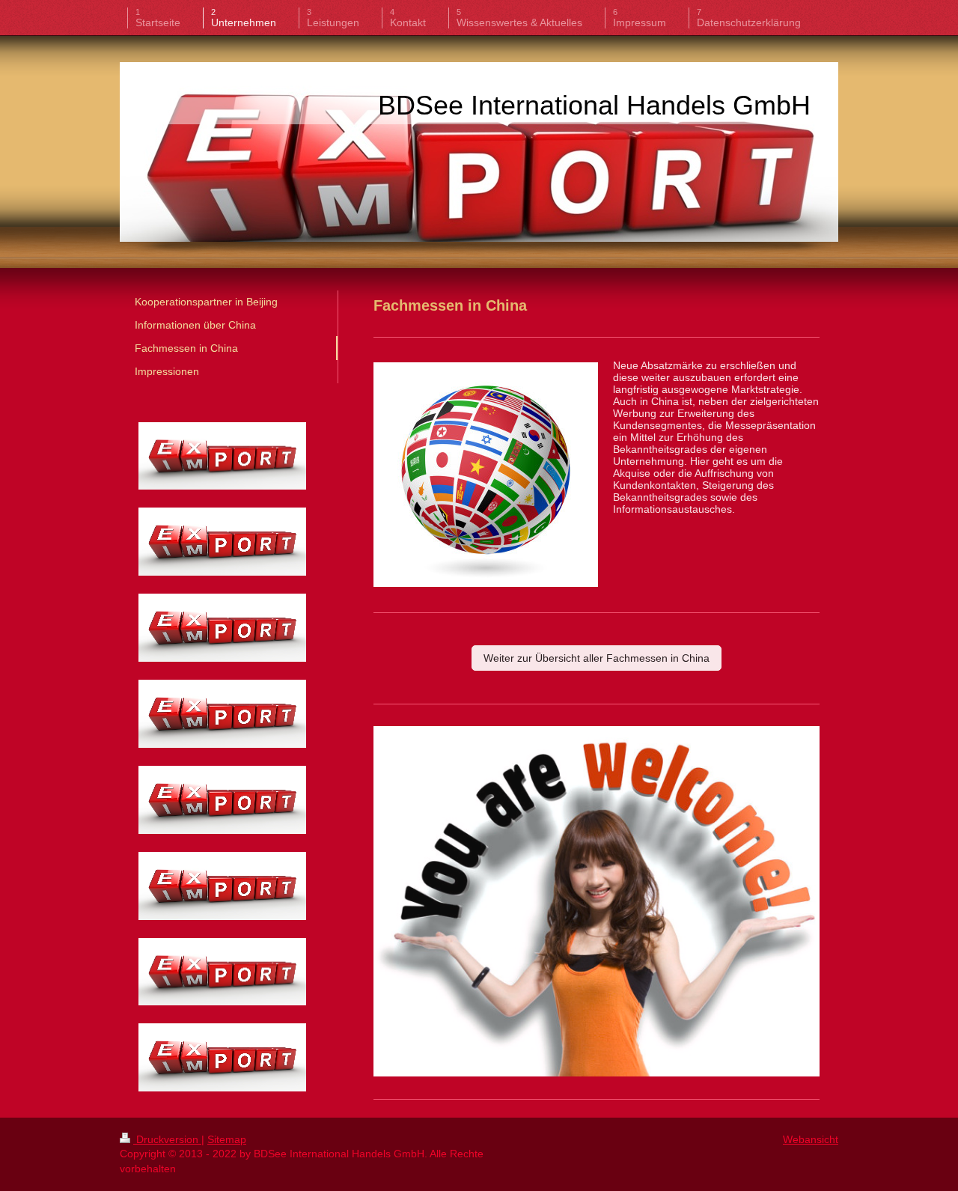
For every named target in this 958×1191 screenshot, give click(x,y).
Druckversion (167, 1139)
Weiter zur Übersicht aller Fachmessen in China (596, 658)
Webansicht (810, 1139)
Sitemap (226, 1139)
